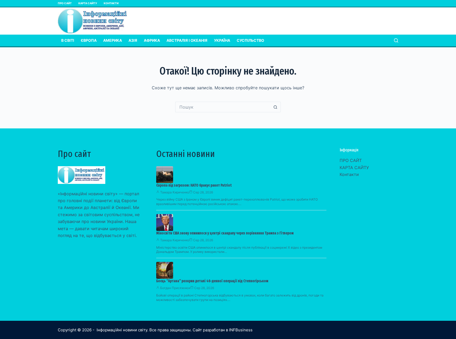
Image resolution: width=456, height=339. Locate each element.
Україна (222, 40)
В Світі (67, 40)
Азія (133, 40)
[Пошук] (396, 40)
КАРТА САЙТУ (87, 3)
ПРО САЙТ (65, 3)
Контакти (111, 3)
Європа (89, 40)
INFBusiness (241, 329)
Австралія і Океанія (187, 40)
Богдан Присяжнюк (175, 288)
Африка (152, 40)
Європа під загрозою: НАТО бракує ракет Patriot (194, 185)
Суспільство (250, 40)
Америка (112, 40)
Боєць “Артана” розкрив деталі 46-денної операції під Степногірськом (212, 281)
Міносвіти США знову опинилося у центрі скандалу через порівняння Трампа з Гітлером (225, 233)
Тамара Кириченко (174, 192)
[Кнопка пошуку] (275, 107)
